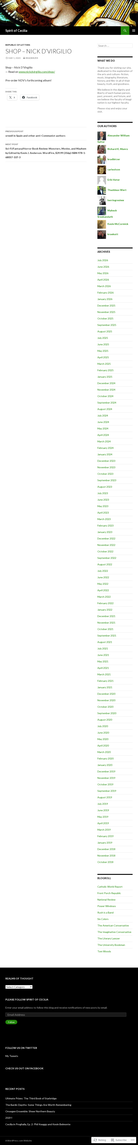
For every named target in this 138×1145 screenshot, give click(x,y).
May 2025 (102, 350)
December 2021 (106, 616)
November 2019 (106, 777)
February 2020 (105, 758)
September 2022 (106, 557)
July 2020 (102, 726)
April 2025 (103, 357)
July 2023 (102, 493)
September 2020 (106, 713)
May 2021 (102, 661)
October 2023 (105, 473)
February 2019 (105, 836)
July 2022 (102, 570)
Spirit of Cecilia (16, 31)
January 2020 (104, 764)
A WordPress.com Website (18, 1140)
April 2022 (103, 590)
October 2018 (105, 862)
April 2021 (103, 667)
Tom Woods (104, 951)
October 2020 (105, 706)
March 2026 (104, 286)
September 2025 (106, 324)
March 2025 (104, 363)
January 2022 (104, 609)
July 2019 (102, 803)
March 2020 (104, 752)
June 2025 (103, 344)
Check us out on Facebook (24, 1068)
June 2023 (103, 499)
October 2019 (105, 784)
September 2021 (106, 635)
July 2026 (102, 260)
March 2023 (104, 519)
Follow (11, 1022)
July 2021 (102, 648)
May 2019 (102, 816)
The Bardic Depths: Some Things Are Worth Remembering (38, 1104)
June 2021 (103, 654)
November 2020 (106, 700)
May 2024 (102, 428)
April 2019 (103, 823)
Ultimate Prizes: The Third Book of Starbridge (31, 1098)
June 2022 (103, 577)
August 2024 (104, 409)
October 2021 (105, 629)
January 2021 (104, 687)
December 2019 (106, 771)
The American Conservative (113, 925)
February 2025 (105, 370)
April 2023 (103, 512)
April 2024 (103, 434)
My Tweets (11, 1055)
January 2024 (104, 454)
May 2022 (102, 583)
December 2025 (106, 305)
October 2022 (105, 551)
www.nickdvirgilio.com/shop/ (37, 71)
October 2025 (105, 318)
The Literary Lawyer (108, 938)
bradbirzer (32, 58)
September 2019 (106, 790)
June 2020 (103, 732)
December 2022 (106, 538)
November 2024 (106, 389)
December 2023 (106, 460)
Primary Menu (133, 30)
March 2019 (104, 829)
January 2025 (104, 376)
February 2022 (105, 603)
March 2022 (104, 596)
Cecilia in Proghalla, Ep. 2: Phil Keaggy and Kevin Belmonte (37, 1124)
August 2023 (104, 486)
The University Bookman (111, 944)
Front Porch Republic (109, 893)
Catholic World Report (110, 886)
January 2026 (104, 299)
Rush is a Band (105, 912)
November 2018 (106, 855)
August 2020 (104, 719)
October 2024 (105, 396)
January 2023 (104, 531)
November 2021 (106, 622)
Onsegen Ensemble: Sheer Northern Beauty (30, 1111)
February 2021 (105, 680)
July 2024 (102, 415)
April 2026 (103, 279)
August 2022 (104, 564)
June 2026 (103, 266)
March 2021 (104, 674)
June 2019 (103, 810)
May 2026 (102, 273)
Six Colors (103, 918)
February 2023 (105, 525)
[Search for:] (115, 45)
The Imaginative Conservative (114, 931)
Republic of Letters (17, 44)
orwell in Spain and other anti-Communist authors (35, 133)
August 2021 (104, 642)
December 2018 (106, 849)
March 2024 (104, 441)
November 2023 (106, 467)
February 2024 (105, 447)
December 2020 (106, 693)
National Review (106, 899)
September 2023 (106, 480)
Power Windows (106, 906)
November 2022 (106, 544)
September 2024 (106, 402)
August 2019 (104, 797)
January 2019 (104, 842)
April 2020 (103, 745)
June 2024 (103, 421)
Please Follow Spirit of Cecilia (26, 999)
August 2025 (104, 331)
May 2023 (102, 506)
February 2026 (105, 292)
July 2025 (102, 337)
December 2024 (106, 383)
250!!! (8, 1117)
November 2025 (106, 311)
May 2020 (102, 739)
